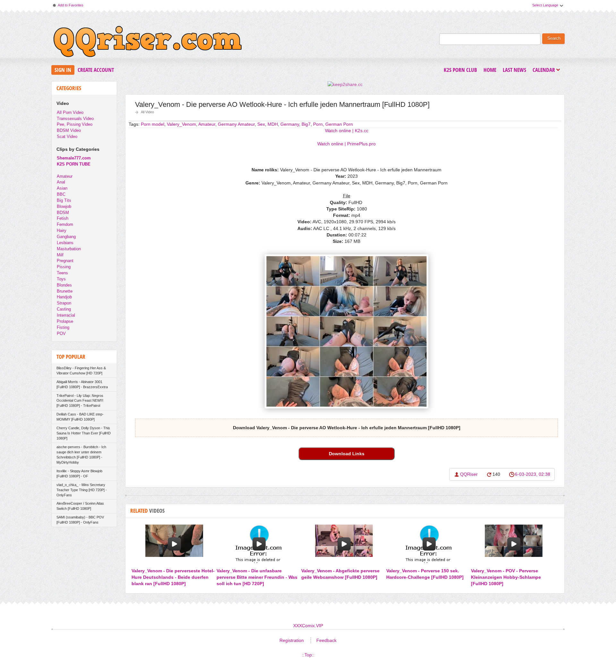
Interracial (66, 315)
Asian (62, 188)
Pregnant (65, 260)
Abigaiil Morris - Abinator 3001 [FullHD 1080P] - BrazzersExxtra (82, 384)
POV (61, 333)
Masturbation (69, 248)
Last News (514, 69)
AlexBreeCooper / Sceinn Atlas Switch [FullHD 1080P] (80, 505)
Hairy (61, 230)
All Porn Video (70, 112)
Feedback (326, 640)
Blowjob (64, 206)
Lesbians (65, 242)
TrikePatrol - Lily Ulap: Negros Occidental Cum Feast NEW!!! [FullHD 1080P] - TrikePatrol (79, 401)
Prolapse (65, 321)
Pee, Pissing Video (74, 124)
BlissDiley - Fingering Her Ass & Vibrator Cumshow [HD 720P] (81, 370)
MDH (273, 124)
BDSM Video (69, 130)
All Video (147, 112)
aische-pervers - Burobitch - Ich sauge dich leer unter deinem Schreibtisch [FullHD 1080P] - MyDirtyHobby (81, 454)
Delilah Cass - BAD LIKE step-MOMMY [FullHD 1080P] (80, 416)
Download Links (346, 453)
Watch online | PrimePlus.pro (346, 143)
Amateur (65, 176)
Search (553, 38)
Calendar (545, 70)
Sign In (63, 69)
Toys (61, 279)
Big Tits (64, 200)
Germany (289, 124)
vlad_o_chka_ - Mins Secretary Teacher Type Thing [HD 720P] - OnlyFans (81, 490)
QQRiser (469, 474)
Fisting (63, 327)
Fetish (62, 218)
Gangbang (66, 236)
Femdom (65, 224)
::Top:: (308, 654)
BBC (61, 194)
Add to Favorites (67, 6)
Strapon (64, 303)
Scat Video (67, 136)
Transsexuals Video (75, 118)
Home (489, 69)
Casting (64, 309)
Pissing (64, 266)
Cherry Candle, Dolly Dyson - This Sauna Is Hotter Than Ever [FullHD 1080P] (83, 433)
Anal (61, 182)
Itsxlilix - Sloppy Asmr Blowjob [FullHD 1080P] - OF (79, 473)
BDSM (63, 212)
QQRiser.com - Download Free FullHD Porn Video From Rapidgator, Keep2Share (147, 43)
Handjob (64, 297)
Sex (261, 124)
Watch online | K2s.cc (346, 130)
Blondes (64, 285)
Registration (291, 640)
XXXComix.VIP (308, 625)
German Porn (339, 124)
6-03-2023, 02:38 (532, 474)
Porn (318, 124)
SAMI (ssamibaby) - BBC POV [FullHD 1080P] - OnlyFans (80, 519)
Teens (62, 272)
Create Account (96, 69)
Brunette (65, 291)
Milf (60, 254)
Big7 (306, 124)
